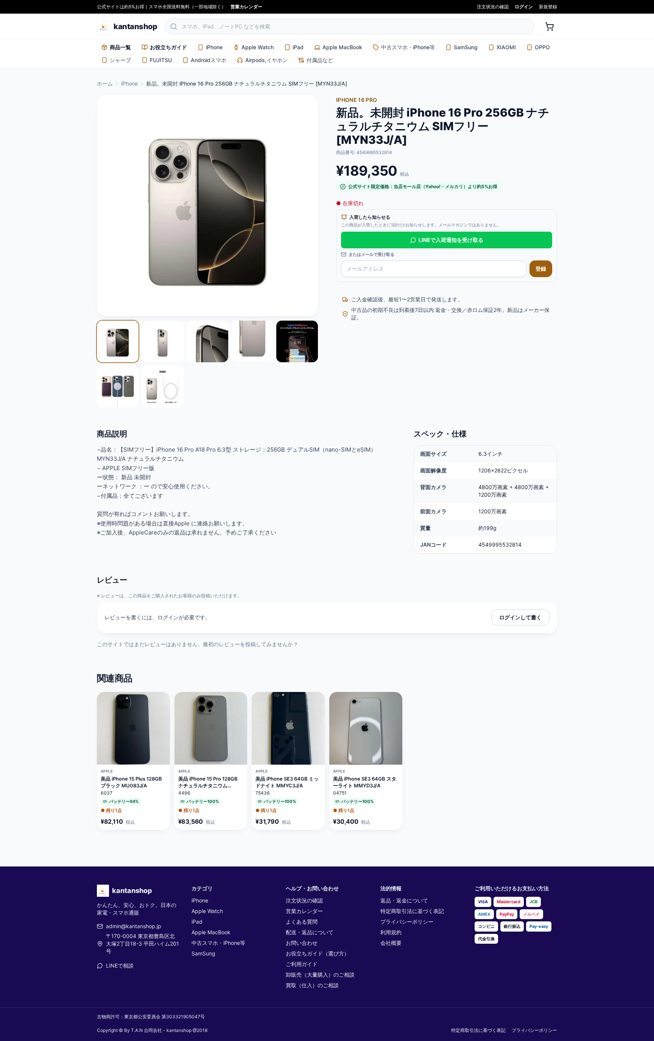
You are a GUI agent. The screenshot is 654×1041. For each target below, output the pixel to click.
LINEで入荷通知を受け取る (451, 240)
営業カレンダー (246, 6)
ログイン (524, 6)
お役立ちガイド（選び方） (317, 953)
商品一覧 (120, 47)
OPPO (542, 47)
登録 (541, 268)
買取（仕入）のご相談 (312, 985)
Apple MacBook (342, 47)
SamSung (466, 47)
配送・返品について (309, 932)
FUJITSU (161, 60)
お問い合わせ (302, 943)
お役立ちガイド (168, 47)
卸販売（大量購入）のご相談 (320, 974)
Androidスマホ (208, 60)
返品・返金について (404, 900)
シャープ (120, 60)
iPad (298, 47)
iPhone (214, 47)
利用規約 (391, 932)
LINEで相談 (120, 965)
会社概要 (391, 943)
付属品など (320, 60)
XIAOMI (506, 47)
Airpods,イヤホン (266, 60)
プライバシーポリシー (406, 921)
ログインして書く (520, 617)
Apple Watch (257, 47)
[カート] (549, 26)
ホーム (105, 83)
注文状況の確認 (493, 6)
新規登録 (548, 6)
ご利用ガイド (302, 964)
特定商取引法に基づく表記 (412, 911)
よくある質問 (302, 921)
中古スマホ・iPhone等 (408, 47)
